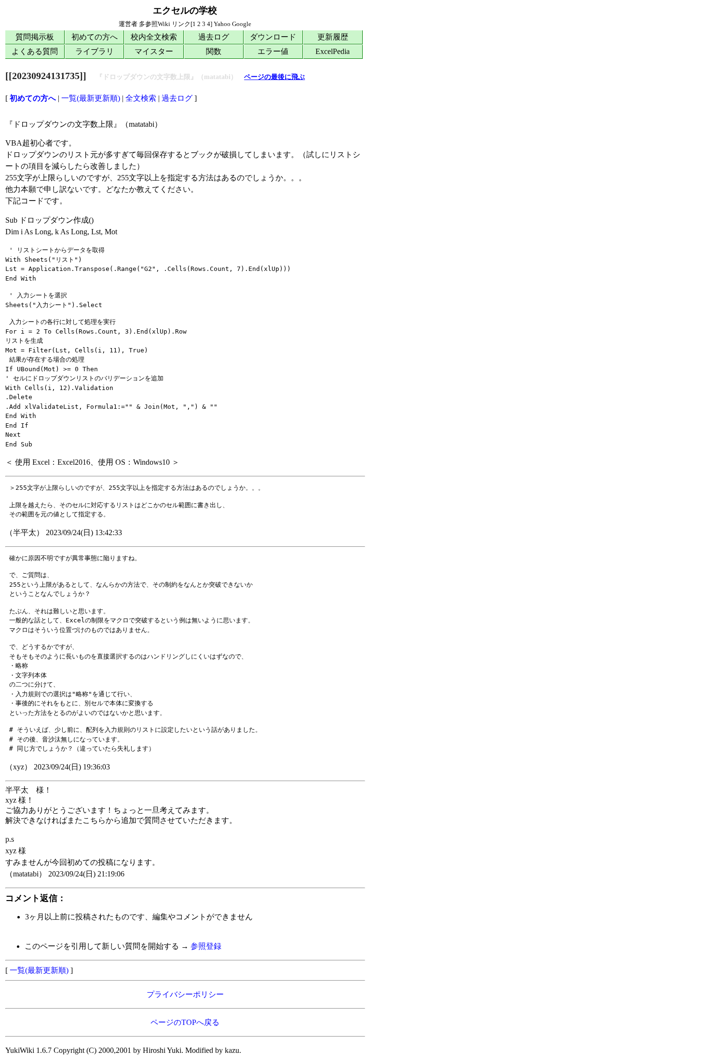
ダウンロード (273, 37)
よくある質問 (35, 51)
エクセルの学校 (185, 10)
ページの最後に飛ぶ (274, 77)
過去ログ (213, 37)
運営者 (128, 23)
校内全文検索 (154, 37)
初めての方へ (94, 37)
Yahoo (222, 23)
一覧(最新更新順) (90, 98)
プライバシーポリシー (185, 994)
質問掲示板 (34, 37)
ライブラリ (94, 51)
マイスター (154, 51)
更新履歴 (332, 37)
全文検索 (140, 98)
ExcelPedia (332, 51)
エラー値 (273, 51)
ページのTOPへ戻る (184, 1022)
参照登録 (206, 946)
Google (241, 23)
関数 (213, 51)
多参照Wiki (154, 23)
